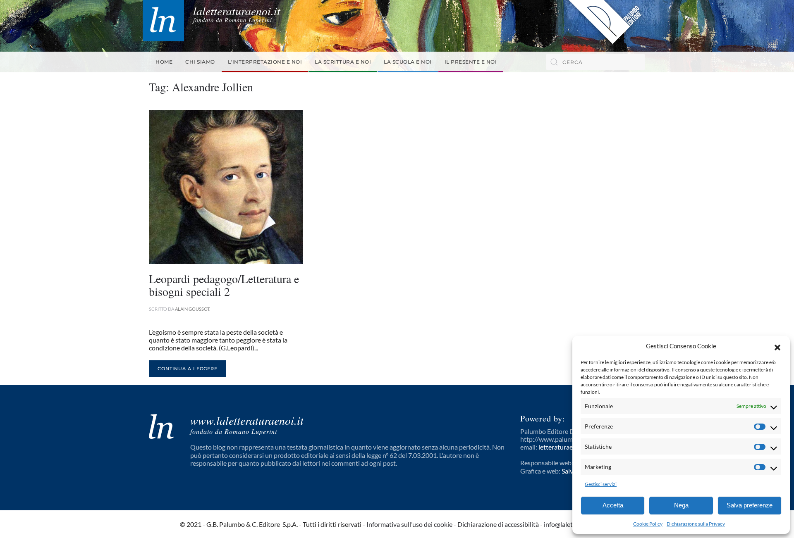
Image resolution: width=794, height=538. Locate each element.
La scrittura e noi (343, 62)
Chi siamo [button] (200, 62)
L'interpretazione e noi (265, 62)
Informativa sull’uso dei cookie (409, 524)
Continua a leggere (188, 368)
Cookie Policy (647, 524)
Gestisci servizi (601, 484)
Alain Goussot (192, 309)
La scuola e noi (408, 62)
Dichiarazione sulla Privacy (696, 524)
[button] (777, 346)
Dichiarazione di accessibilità (498, 524)
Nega (681, 505)
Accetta (613, 505)
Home (163, 62)
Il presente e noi (471, 62)
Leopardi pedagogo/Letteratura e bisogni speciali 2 (224, 285)
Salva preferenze (749, 505)
